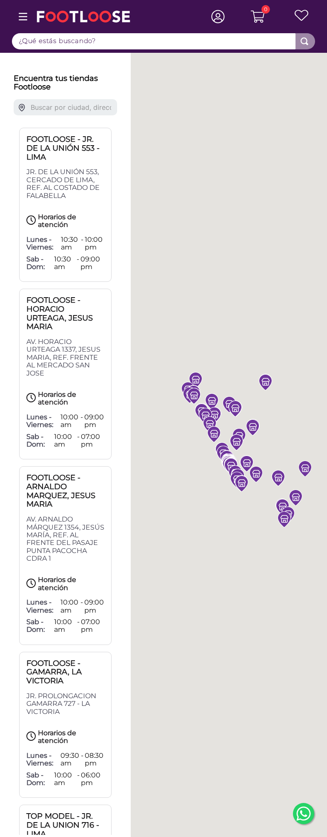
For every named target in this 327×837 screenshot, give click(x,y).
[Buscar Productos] (304, 41)
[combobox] (163, 41)
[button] (214, 434)
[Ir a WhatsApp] (303, 813)
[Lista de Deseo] (290, 16)
